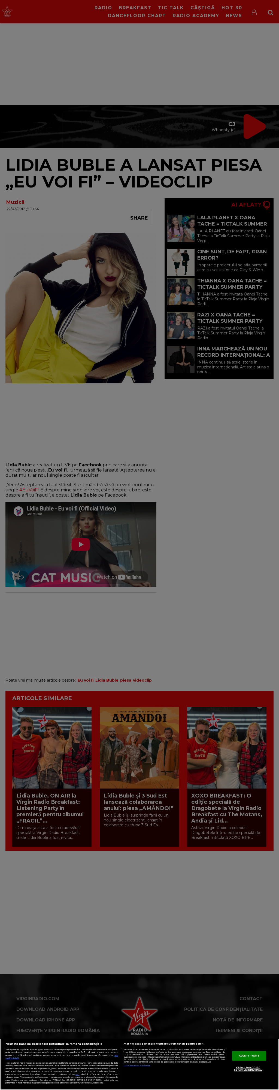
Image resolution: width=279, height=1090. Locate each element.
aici (77, 1074)
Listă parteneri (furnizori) (137, 1065)
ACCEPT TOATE (249, 1055)
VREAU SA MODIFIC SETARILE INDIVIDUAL (248, 1068)
